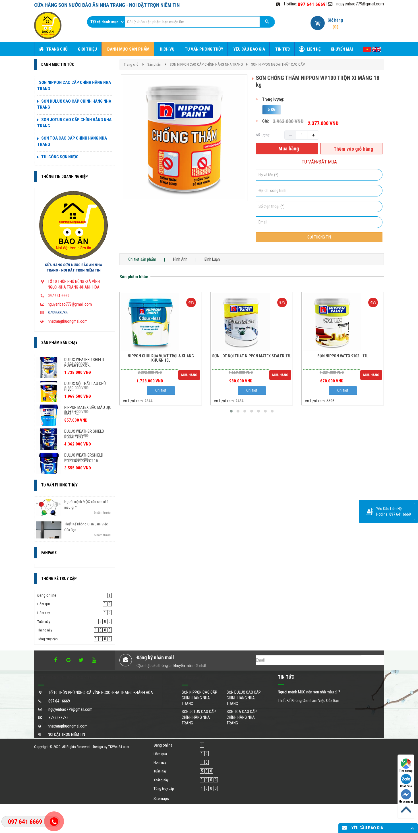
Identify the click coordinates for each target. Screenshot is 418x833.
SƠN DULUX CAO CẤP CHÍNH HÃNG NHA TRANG (244, 698)
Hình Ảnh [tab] (180, 259)
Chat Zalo (406, 786)
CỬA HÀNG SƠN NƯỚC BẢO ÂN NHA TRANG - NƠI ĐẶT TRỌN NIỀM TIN (73, 267)
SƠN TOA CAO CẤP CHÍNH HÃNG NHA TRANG (242, 717)
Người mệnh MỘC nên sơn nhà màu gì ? (309, 692)
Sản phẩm (154, 64)
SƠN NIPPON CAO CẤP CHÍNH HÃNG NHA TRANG (206, 64)
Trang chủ (131, 64)
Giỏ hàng (335, 20)
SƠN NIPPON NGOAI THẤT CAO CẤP (278, 64)
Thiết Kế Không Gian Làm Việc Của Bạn (308, 700)
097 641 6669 (312, 4)
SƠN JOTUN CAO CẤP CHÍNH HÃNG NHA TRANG (199, 717)
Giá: (265, 121)
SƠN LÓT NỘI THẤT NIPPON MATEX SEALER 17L (251, 356)
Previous (112, 143)
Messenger (406, 801)
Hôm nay (43, 613)
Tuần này (43, 621)
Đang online (46, 595)
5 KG (272, 109)
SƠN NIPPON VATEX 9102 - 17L (342, 356)
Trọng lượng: (273, 99)
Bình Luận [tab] (212, 259)
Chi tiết (160, 390)
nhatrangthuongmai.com (68, 321)
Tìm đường (406, 770)
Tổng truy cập (47, 639)
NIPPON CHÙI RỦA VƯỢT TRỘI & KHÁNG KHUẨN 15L (161, 358)
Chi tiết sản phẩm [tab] (142, 259)
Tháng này (44, 630)
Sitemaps (161, 798)
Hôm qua (44, 604)
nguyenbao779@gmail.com (360, 4)
